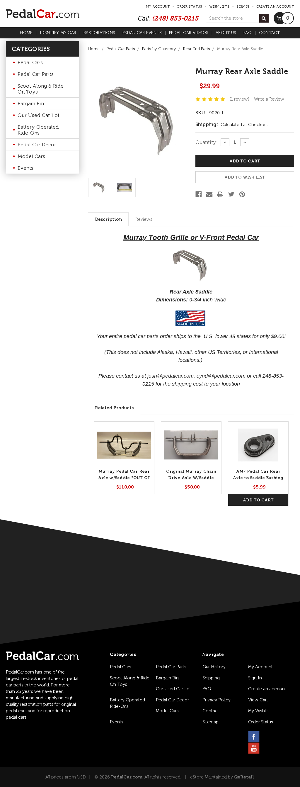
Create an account (275, 7)
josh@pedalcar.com (170, 376)
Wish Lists (219, 7)
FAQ (247, 33)
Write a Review (269, 99)
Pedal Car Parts (36, 74)
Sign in (242, 7)
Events (25, 168)
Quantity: (206, 142)
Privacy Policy (216, 700)
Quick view (124, 444)
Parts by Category (159, 48)
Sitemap (210, 722)
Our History (214, 666)
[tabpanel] (124, 457)
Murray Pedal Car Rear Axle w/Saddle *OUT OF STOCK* (124, 478)
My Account (158, 7)
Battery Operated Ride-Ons (38, 130)
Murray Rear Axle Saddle (240, 48)
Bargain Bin (31, 103)
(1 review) (239, 99)
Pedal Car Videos (188, 33)
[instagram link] (268, 736)
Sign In (255, 678)
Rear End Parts (196, 48)
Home (26, 33)
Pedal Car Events (142, 33)
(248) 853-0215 (175, 18)
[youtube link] (254, 748)
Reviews (143, 219)
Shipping (211, 678)
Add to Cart (258, 500)
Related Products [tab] (114, 408)
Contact (269, 33)
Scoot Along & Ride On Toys (41, 89)
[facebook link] (254, 736)
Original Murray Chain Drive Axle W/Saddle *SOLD (191, 478)
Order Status (189, 7)
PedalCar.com (126, 777)
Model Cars (31, 156)
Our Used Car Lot (38, 115)
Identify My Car (58, 33)
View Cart (258, 700)
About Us (226, 33)
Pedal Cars (30, 62)
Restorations (99, 33)
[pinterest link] (282, 736)
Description (108, 219)
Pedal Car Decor (37, 144)
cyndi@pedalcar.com (221, 376)
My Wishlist (259, 710)
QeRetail (244, 777)
